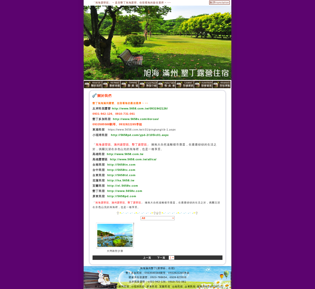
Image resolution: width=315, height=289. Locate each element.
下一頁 (161, 257)
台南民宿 (99, 164)
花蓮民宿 (99, 180)
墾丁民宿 (99, 191)
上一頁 (147, 257)
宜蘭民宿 (99, 185)
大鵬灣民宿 (122, 286)
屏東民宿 (99, 196)
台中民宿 (99, 169)
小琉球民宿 (100, 135)
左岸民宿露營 (102, 108)
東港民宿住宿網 (104, 286)
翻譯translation (219, 2)
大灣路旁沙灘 (115, 251)
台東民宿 (99, 175)
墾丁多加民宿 (102, 119)
